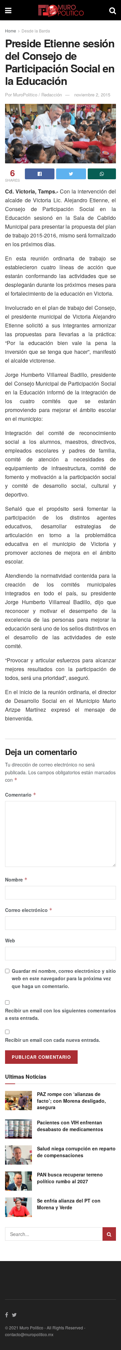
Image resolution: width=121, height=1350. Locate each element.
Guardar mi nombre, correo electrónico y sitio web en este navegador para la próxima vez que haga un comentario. (64, 978)
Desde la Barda (36, 30)
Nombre (16, 879)
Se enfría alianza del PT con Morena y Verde (68, 1204)
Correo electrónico (28, 910)
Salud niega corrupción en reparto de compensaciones (76, 1152)
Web (10, 940)
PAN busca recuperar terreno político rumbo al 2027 (70, 1178)
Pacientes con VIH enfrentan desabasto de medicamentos (70, 1125)
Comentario (20, 794)
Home (10, 30)
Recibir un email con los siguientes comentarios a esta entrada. (60, 1014)
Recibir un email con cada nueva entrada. (52, 1039)
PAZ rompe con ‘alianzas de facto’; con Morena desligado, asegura (71, 1101)
